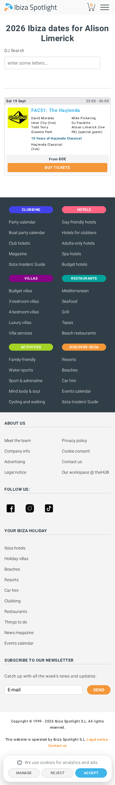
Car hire (69, 380)
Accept (91, 773)
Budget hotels (74, 264)
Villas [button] (30, 278)
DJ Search (14, 50)
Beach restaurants (79, 333)
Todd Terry (39, 127)
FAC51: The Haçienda (55, 110)
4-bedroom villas (24, 312)
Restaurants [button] (84, 278)
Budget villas (20, 290)
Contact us (72, 461)
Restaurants (15, 611)
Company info (17, 451)
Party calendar (22, 222)
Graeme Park (41, 132)
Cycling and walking (27, 401)
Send (98, 689)
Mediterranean (75, 290)
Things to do (15, 622)
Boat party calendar (27, 232)
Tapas (67, 322)
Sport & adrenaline (25, 380)
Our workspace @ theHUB (85, 472)
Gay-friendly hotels (79, 222)
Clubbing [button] (31, 210)
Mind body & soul (24, 391)
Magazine (18, 253)
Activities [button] (31, 347)
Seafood (69, 301)
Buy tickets (57, 167)
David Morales (42, 118)
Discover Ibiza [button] (84, 347)
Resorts (69, 359)
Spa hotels (71, 253)
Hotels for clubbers (79, 232)
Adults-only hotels (78, 243)
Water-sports (21, 370)
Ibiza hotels (14, 548)
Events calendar (76, 391)
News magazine (19, 632)
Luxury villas (20, 322)
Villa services (20, 333)
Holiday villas (16, 558)
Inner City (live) (43, 123)
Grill (65, 312)
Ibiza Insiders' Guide (27, 264)
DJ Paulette (81, 123)
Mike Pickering (84, 118)
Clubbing (12, 601)
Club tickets (19, 243)
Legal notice (15, 472)
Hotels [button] (84, 210)
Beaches (70, 370)
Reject (58, 773)
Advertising (14, 461)
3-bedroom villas (24, 301)
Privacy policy (74, 440)
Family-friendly (22, 359)
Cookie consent (76, 451)
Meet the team (17, 440)
